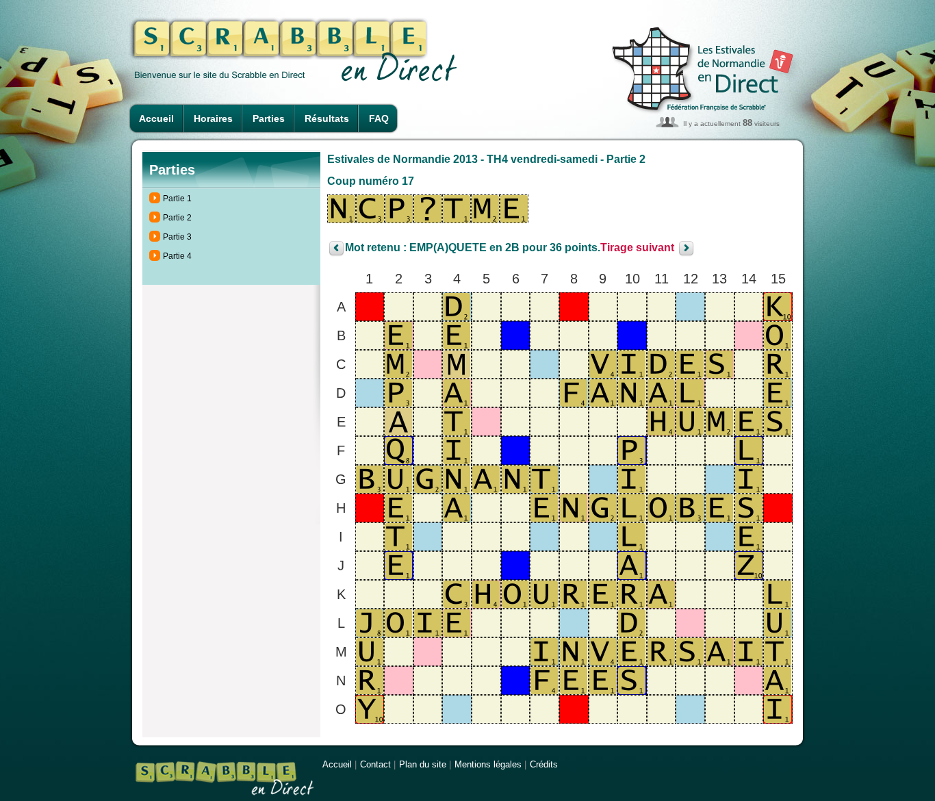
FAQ (379, 118)
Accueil (156, 118)
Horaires (213, 118)
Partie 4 (177, 256)
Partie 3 (177, 237)
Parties (269, 118)
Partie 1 (177, 198)
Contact (375, 764)
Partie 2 (177, 217)
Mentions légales (488, 764)
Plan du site (422, 764)
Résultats (327, 118)
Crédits (544, 764)
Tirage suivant (637, 248)
